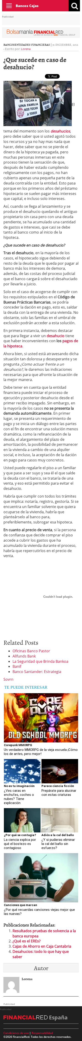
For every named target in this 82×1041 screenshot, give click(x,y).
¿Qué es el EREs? (27, 941)
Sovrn (8, 679)
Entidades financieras (32, 44)
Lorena (26, 49)
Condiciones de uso (16, 1033)
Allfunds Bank (24, 656)
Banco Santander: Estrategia (37, 671)
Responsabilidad (42, 1033)
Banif (17, 666)
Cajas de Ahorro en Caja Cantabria (42, 946)
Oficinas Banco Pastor (31, 650)
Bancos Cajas (27, 5)
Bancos (9, 44)
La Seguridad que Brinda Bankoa (40, 661)
